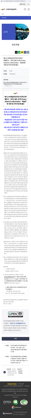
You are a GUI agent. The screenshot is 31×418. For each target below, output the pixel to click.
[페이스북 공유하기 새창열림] (25, 52)
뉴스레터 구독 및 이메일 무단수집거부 (13, 386)
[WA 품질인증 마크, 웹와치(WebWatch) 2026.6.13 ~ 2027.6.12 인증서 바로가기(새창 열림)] (24, 400)
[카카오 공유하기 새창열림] (22, 52)
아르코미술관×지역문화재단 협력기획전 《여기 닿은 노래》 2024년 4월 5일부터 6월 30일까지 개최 (18, 349)
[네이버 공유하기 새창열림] (19, 52)
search (25, 9)
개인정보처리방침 (12, 384)
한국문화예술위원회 (12, 9)
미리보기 (7, 86)
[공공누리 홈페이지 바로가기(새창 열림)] (7, 401)
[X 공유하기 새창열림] (16, 52)
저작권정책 (21, 384)
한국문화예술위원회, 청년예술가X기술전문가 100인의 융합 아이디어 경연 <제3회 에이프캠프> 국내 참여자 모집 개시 (19, 360)
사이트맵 (27, 386)
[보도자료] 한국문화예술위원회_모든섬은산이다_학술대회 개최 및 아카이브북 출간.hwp (15, 83)
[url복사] (28, 52)
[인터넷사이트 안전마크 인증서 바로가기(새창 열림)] (15, 400)
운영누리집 (22, 4)
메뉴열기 (28, 9)
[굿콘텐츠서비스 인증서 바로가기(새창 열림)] (16, 406)
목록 (15, 339)
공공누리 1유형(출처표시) (17, 323)
